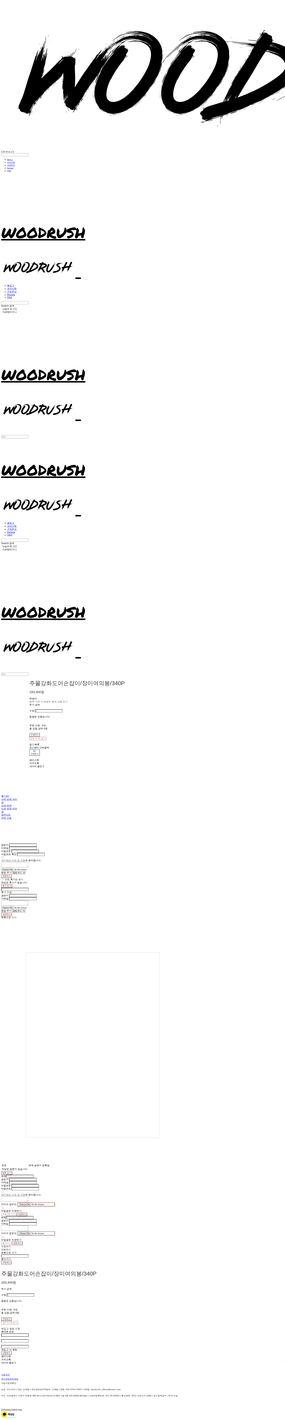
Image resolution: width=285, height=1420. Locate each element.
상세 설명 (6, 805)
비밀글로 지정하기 (11, 1211)
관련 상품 (6, 818)
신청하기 (6, 1353)
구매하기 (6, 1262)
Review (10, 168)
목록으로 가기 (8, 1214)
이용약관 (5, 1375)
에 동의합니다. (21, 860)
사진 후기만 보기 (14, 879)
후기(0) (5, 796)
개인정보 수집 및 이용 (13, 860)
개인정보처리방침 (9, 1379)
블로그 (10, 159)
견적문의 (11, 165)
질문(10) (6, 815)
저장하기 (6, 876)
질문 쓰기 (6, 1173)
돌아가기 (6, 1243)
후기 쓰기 (6, 886)
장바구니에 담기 (9, 1322)
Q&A (9, 170)
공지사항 (11, 162)
